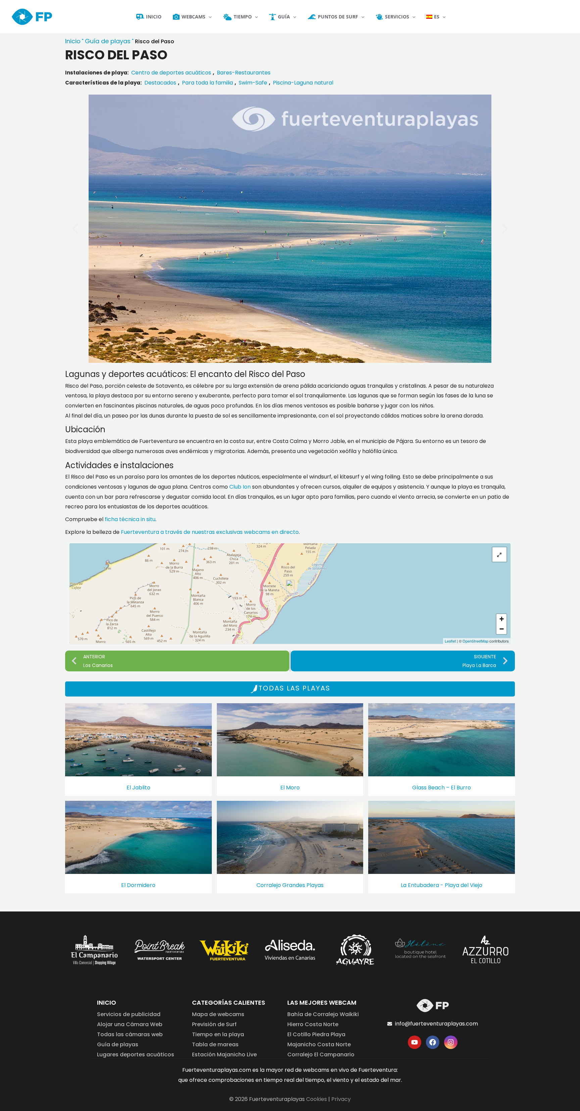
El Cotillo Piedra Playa (316, 1034)
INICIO (106, 1002)
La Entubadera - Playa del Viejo (441, 885)
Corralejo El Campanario (320, 1054)
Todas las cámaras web (130, 1034)
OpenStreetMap (475, 641)
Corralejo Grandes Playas (290, 885)
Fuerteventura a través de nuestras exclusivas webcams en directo (210, 532)
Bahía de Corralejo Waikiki (323, 1014)
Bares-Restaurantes (244, 72)
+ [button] (501, 619)
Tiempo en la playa (218, 1034)
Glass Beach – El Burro (441, 787)
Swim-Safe (253, 83)
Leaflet (450, 641)
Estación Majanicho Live (224, 1054)
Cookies (316, 1099)
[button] (75, 228)
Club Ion (240, 487)
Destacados (160, 83)
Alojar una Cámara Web (129, 1024)
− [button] (501, 629)
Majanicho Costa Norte (319, 1044)
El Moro (290, 787)
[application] (208, 17)
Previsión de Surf (214, 1024)
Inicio (73, 41)
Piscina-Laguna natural (303, 83)
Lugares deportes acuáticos (135, 1054)
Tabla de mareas (215, 1044)
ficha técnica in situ (130, 519)
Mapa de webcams (218, 1014)
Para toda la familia (207, 83)
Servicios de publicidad (128, 1014)
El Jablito (138, 787)
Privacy (341, 1099)
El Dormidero (138, 885)
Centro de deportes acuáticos (171, 72)
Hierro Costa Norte (312, 1024)
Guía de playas (108, 41)
